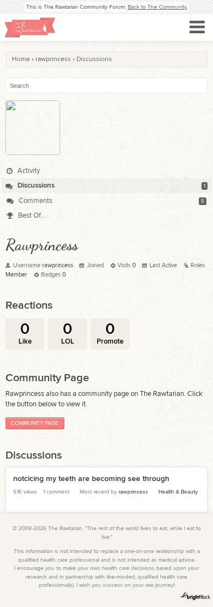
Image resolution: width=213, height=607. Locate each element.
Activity (28, 170)
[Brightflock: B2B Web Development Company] (195, 596)
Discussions (35, 185)
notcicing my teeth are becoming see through (91, 478)
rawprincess (133, 492)
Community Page (34, 423)
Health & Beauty (178, 492)
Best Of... (30, 215)
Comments (34, 200)
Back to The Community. (157, 7)
